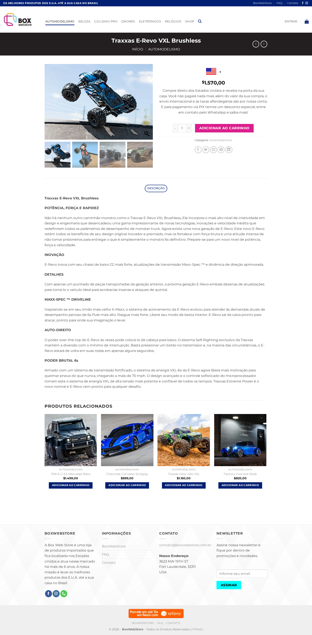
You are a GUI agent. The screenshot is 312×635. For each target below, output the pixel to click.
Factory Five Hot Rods (240, 474)
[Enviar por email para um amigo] (213, 149)
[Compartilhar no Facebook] (198, 149)
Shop (189, 21)
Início (137, 49)
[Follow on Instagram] (306, 3)
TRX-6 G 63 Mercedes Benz (71, 474)
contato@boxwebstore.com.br (185, 545)
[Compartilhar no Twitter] (205, 149)
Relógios (173, 21)
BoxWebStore (262, 3)
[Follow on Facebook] (302, 3)
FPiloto (197, 629)
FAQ (279, 3)
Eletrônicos (150, 21)
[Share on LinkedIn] (228, 149)
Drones (128, 21)
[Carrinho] (307, 21)
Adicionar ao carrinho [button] (70, 485)
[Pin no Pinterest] (221, 149)
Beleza (84, 21)
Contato (292, 3)
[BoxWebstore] (21, 19)
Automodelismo (59, 21)
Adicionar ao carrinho (224, 128)
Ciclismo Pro (105, 21)
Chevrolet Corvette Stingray (127, 474)
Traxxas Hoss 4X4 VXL (184, 474)
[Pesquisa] (199, 21)
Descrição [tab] (156, 188)
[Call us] (63, 593)
